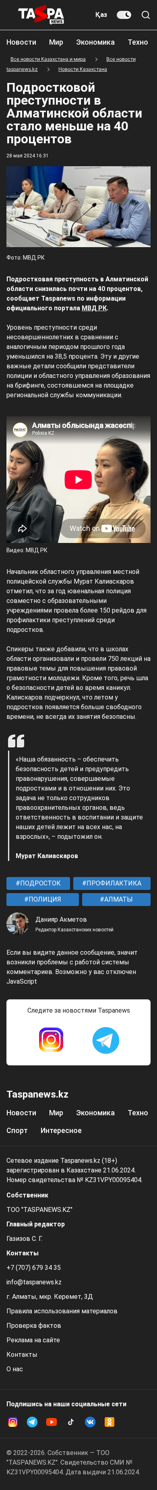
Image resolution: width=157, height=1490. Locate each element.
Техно (138, 42)
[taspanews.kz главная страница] (41, 15)
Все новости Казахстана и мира (48, 59)
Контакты (21, 1354)
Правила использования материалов (62, 1311)
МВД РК (94, 308)
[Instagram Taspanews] (51, 1040)
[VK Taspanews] (90, 1422)
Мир (56, 42)
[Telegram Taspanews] (106, 1040)
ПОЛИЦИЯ (44, 899)
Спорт (17, 1130)
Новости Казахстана (82, 69)
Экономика (95, 42)
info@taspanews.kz (34, 1282)
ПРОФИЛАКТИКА (113, 883)
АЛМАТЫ (118, 899)
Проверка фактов (33, 1325)
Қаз (101, 15)
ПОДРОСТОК (40, 883)
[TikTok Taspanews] (70, 1422)
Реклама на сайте (33, 1340)
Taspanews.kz (37, 1094)
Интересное (61, 1130)
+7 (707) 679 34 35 (33, 1267)
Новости (21, 42)
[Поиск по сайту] (146, 15)
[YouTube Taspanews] (51, 1422)
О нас (14, 1369)
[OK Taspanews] (109, 1422)
